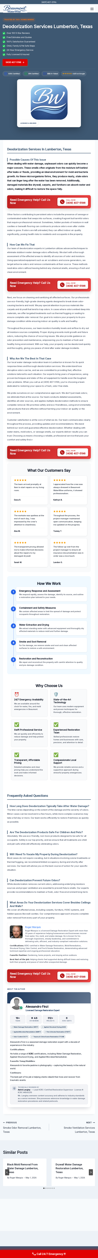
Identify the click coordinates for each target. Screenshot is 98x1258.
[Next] (91, 1172)
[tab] (44, 1188)
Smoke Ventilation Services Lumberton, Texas (79, 1127)
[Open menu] (92, 8)
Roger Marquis (16, 1177)
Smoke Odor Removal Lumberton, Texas (22, 1127)
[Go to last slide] (7, 1172)
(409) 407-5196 (49, 2)
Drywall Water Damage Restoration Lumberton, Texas (69, 1168)
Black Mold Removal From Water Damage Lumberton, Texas (22, 1168)
